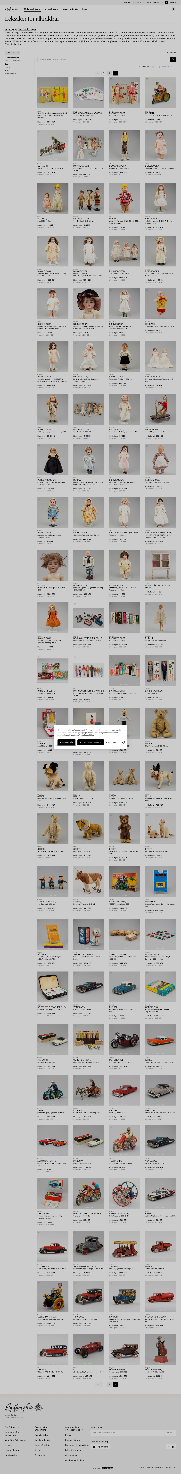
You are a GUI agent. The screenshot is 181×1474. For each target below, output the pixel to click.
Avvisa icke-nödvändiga (90, 742)
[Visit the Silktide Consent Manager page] (123, 742)
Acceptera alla (66, 742)
